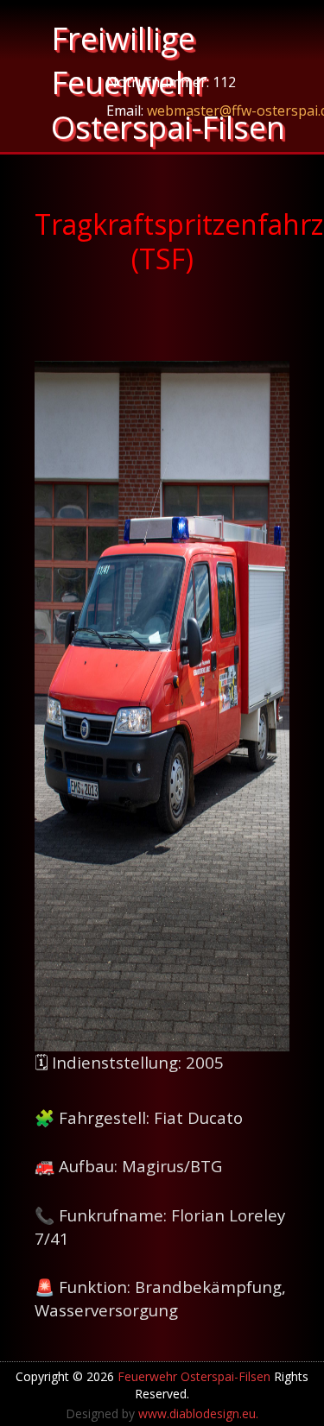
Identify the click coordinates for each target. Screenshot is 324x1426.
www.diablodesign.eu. (198, 1413)
